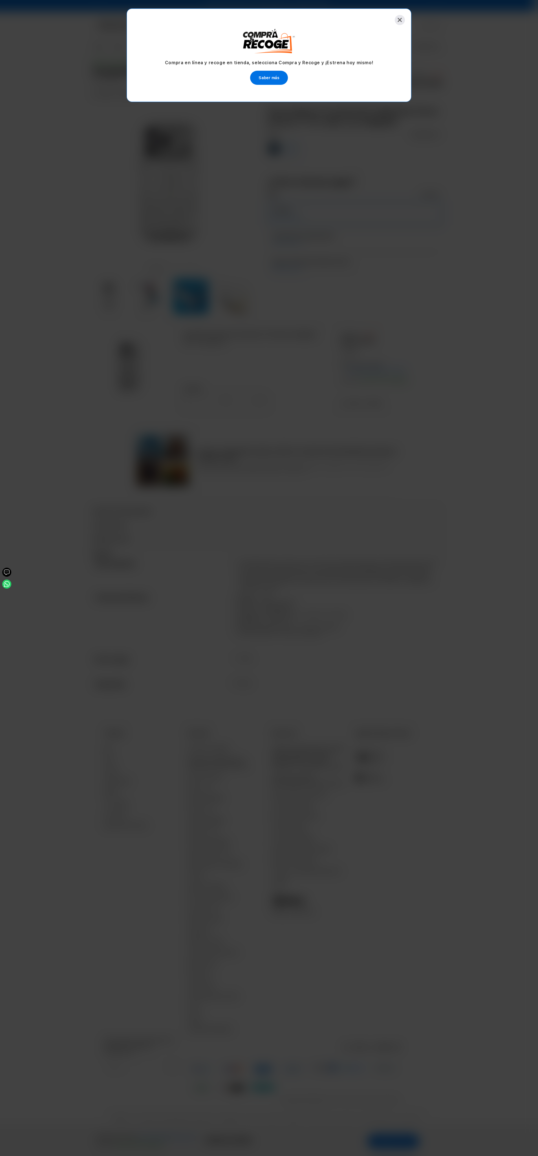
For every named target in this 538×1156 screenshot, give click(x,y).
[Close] (400, 20)
